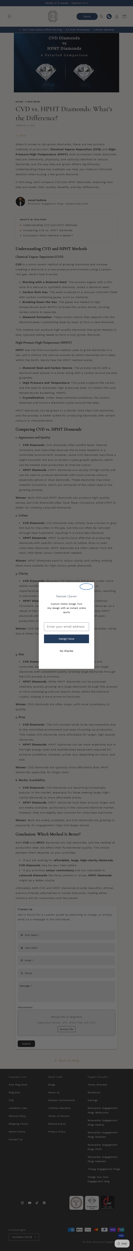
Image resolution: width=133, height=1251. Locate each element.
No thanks (66, 651)
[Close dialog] (86, 587)
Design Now (66, 638)
